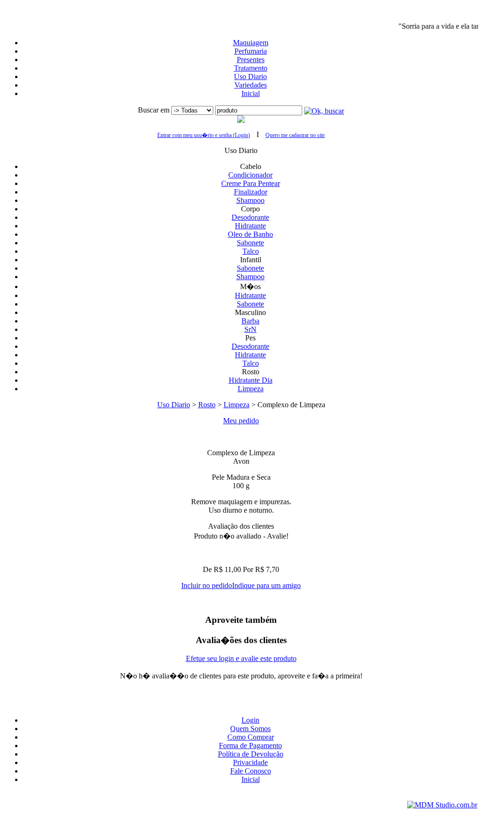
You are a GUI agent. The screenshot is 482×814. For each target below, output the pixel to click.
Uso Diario (250, 77)
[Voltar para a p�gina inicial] (241, 8)
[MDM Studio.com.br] (442, 805)
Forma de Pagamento (250, 745)
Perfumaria (250, 51)
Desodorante (250, 217)
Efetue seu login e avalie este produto (241, 658)
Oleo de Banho (250, 234)
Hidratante (250, 226)
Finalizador (250, 192)
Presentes (251, 60)
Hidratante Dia (251, 380)
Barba (250, 321)
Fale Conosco (250, 771)
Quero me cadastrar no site (295, 135)
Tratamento (250, 68)
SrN (250, 329)
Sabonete (250, 243)
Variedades (250, 85)
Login (250, 720)
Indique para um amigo (266, 585)
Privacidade (250, 762)
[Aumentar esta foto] (241, 437)
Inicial (250, 93)
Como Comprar (250, 737)
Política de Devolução (250, 754)
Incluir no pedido (206, 585)
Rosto (207, 405)
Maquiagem (250, 43)
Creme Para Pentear (250, 183)
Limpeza (251, 389)
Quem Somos (250, 729)
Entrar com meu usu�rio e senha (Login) (203, 135)
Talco (250, 251)
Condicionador (250, 175)
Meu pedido (241, 421)
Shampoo (250, 200)
